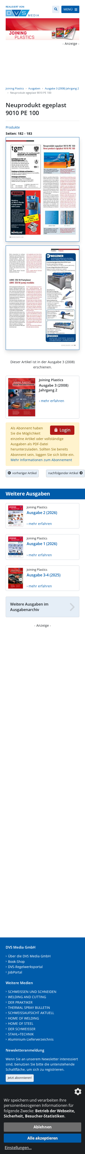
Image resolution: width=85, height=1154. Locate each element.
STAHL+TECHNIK (21, 1034)
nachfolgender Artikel (64, 473)
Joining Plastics (15, 88)
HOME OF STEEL (20, 1023)
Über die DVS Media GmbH (29, 956)
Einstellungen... (18, 1147)
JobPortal (15, 972)
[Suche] (56, 9)
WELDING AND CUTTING (27, 997)
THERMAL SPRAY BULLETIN (29, 1007)
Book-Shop (16, 961)
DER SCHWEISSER (21, 1029)
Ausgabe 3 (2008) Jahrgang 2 (62, 88)
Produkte (13, 127)
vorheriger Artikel (24, 473)
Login (64, 430)
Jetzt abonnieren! (20, 1077)
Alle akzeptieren (42, 1138)
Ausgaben (34, 88)
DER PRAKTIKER (20, 1002)
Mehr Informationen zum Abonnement (41, 460)
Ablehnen (43, 1127)
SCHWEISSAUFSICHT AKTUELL (31, 1012)
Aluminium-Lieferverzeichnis (31, 1039)
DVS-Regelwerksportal (25, 966)
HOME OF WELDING (23, 1018)
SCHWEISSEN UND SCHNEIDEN (32, 991)
